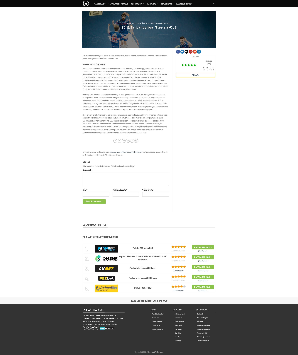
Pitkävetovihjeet (146, 23)
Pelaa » (195, 75)
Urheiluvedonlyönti (202, 318)
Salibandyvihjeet (163, 23)
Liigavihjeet (178, 333)
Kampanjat (152, 3)
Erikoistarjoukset (157, 322)
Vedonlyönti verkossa (203, 329)
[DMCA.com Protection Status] (107, 328)
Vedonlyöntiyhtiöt (202, 333)
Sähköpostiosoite (120, 190)
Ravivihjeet (178, 341)
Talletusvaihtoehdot (203, 341)
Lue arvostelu (178, 270)
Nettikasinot (137, 3)
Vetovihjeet (178, 337)
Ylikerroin (200, 322)
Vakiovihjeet (178, 325)
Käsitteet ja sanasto (203, 337)
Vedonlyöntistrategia (203, 325)
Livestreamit (167, 3)
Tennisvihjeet (178, 318)
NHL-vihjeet (178, 329)
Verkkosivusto (147, 190)
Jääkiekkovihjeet (180, 314)
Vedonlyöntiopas (183, 3)
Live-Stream (156, 325)
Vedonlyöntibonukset (118, 3)
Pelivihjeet (99, 3)
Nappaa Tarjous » (203, 247)
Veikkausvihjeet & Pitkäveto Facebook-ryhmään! (126, 152)
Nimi (85, 190)
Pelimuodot (200, 314)
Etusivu (153, 310)
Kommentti (87, 170)
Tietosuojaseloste (157, 329)
